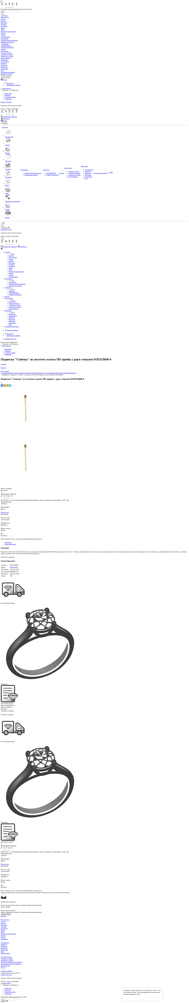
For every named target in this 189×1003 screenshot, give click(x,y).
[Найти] (2, 13)
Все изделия (5, 920)
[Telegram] (10, 385)
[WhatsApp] (7, 385)
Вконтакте (8, 93)
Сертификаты (65, 373)
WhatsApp (8, 99)
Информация (5, 953)
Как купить (12, 302)
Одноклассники (10, 97)
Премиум (12, 291)
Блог (2, 951)
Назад (13, 254)
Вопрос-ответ (5, 966)
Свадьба (19, 373)
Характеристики (10, 544)
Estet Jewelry (5, 512)
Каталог (11, 256)
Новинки (73, 373)
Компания (12, 314)
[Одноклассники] (5, 385)
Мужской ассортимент (44, 373)
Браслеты (13, 373)
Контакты (4, 948)
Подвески (25, 373)
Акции (58, 373)
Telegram (8, 95)
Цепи (34, 373)
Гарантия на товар (7, 960)
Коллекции (12, 282)
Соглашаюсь (128, 998)
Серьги (3, 373)
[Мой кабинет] (2, 249)
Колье (31, 373)
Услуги (3, 967)
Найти (3, 1001)
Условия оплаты (6, 957)
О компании (5, 943)
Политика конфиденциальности (11, 962)
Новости (4, 944)
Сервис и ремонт (6, 971)
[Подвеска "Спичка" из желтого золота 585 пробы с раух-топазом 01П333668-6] (25, 437)
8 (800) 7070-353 (6, 74)
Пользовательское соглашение (11, 964)
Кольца (8, 373)
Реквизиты (4, 950)
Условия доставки (7, 958)
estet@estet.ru (6, 88)
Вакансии (4, 946)
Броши (54, 373)
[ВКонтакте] (2, 385)
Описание (8, 542)
